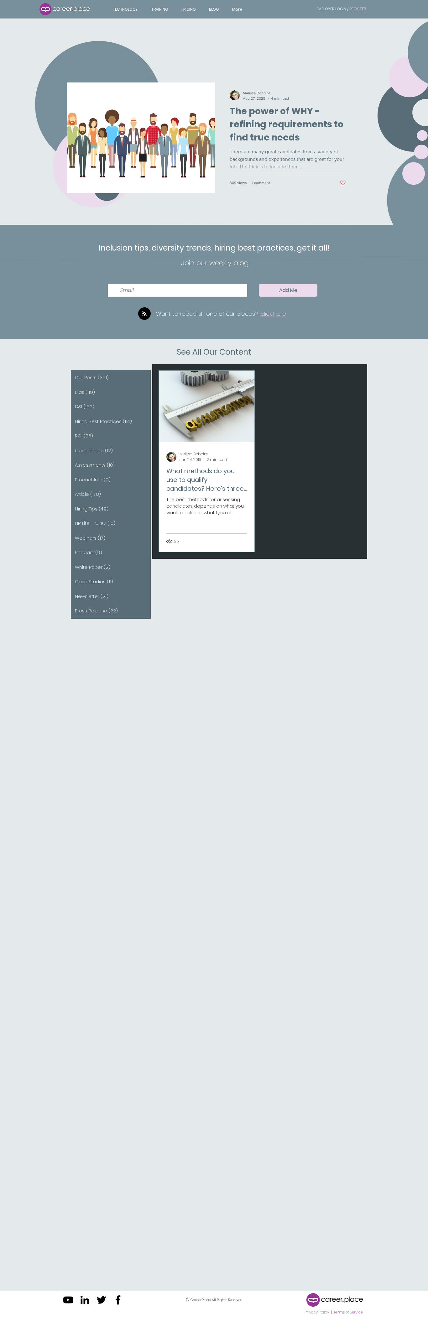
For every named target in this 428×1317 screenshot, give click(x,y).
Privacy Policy (317, 1312)
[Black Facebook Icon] (118, 1300)
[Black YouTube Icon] (68, 1300)
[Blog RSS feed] (144, 313)
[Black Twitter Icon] (101, 1300)
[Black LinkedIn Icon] (85, 1300)
